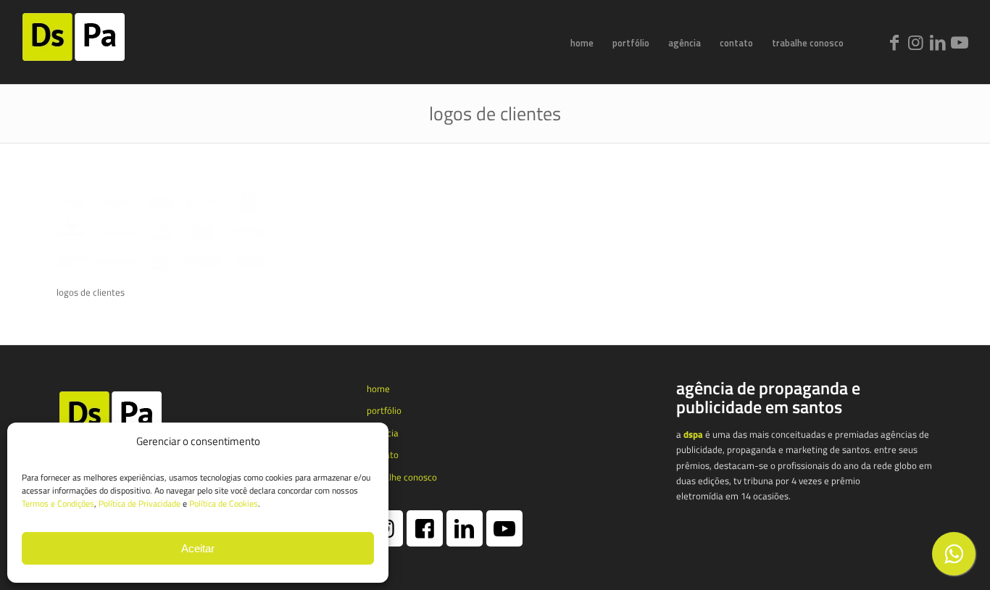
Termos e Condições (58, 503)
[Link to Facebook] (894, 42)
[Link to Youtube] (959, 42)
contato (383, 454)
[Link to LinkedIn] (938, 42)
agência (383, 432)
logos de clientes (495, 113)
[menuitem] (582, 43)
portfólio (384, 410)
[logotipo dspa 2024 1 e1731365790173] (92, 43)
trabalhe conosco (402, 477)
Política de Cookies (223, 503)
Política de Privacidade (139, 503)
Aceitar (198, 548)
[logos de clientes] (165, 269)
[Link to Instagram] (916, 42)
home (378, 388)
